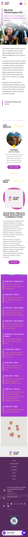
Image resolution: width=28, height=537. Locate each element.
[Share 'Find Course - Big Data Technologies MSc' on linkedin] (18, 24)
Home (14, 461)
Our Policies (14, 470)
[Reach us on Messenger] (11, 504)
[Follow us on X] (14, 504)
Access (14, 479)
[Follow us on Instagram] (24, 504)
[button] (10, 423)
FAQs (14, 473)
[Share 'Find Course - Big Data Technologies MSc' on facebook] (13, 24)
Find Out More (14, 167)
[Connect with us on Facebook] (8, 504)
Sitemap (14, 476)
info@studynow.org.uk (12, 497)
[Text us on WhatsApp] (18, 504)
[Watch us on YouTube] (8, 506)
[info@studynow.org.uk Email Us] (21, 3)
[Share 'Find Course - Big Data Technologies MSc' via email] (21, 24)
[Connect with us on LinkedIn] (21, 504)
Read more (14, 262)
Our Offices (14, 467)
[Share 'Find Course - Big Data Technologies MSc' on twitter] (16, 24)
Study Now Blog (14, 464)
